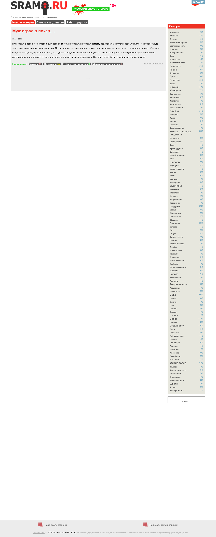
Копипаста (174, 138)
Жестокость (175, 94)
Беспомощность (177, 46)
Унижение (174, 353)
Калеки (173, 121)
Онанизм (175, 223)
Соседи (173, 312)
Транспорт (175, 343)
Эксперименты (176, 391)
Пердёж (173, 247)
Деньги (174, 76)
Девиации (174, 73)
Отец (172, 230)
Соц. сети (174, 315)
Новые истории (23, 22)
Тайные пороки (177, 336)
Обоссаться (175, 217)
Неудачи (175, 206)
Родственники (178, 284)
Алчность (174, 36)
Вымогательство (177, 63)
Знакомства (175, 104)
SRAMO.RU (39, 532)
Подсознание (176, 250)
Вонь (172, 56)
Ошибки (173, 240)
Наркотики (175, 193)
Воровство (175, 59)
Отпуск (173, 234)
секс (20, 39)
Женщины (176, 90)
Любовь (175, 162)
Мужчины (176, 186)
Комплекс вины (177, 128)
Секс (173, 294)
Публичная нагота (178, 267)
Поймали (174, 254)
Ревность (174, 281)
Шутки (173, 387)
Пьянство (174, 271)
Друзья (174, 87)
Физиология (178, 363)
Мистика (173, 179)
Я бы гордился (77, 22)
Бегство (173, 39)
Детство (175, 80)
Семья (173, 299)
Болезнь (174, 49)
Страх (172, 329)
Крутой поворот (177, 155)
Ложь (172, 159)
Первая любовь (177, 244)
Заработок (174, 101)
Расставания (175, 278)
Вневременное (176, 53)
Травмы (173, 339)
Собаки (173, 309)
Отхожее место (176, 237)
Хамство (173, 367)
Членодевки (175, 377)
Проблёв (174, 264)
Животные (174, 97)
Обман (173, 210)
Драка (172, 84)
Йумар (173, 118)
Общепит (174, 220)
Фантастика (175, 360)
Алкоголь (174, 32)
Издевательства (177, 108)
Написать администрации (164, 525)
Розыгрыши (175, 288)
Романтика (175, 291)
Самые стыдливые (50, 22)
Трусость (174, 346)
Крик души (176, 148)
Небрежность (176, 200)
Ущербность (175, 356)
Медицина (174, 166)
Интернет (174, 115)
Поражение (175, 257)
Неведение (175, 203)
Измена (174, 111)
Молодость (175, 182)
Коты (172, 145)
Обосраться (175, 213)
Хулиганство (175, 374)
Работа (174, 274)
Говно (173, 69)
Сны (172, 305)
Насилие (174, 196)
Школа (174, 383)
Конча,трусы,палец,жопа (180, 133)
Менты (173, 172)
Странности (177, 325)
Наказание (174, 189)
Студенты (174, 333)
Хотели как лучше (178, 370)
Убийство (174, 349)
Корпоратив (175, 142)
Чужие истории (177, 380)
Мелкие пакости (177, 169)
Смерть (173, 302)
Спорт (173, 318)
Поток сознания (177, 261)
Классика (174, 125)
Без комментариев (178, 42)
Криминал (174, 152)
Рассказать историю (56, 525)
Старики (173, 322)
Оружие (173, 227)
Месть (172, 176)
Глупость (175, 66)
